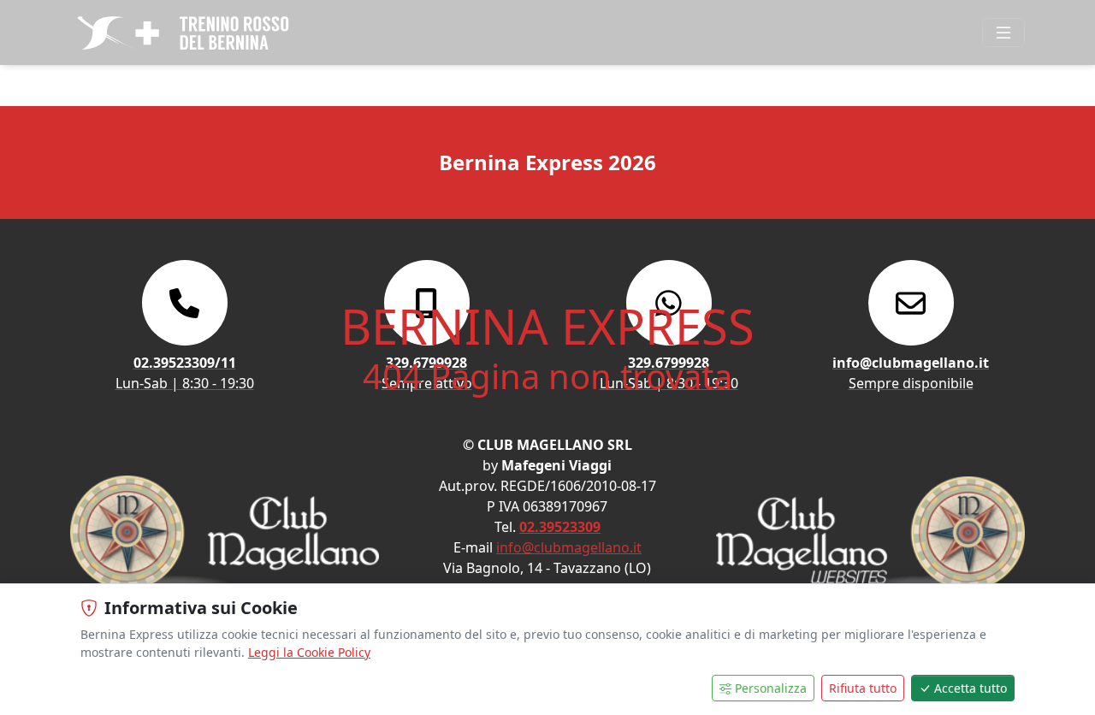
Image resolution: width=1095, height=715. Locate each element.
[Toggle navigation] (1003, 32)
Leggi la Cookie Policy (309, 652)
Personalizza (771, 688)
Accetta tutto (970, 688)
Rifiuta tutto (863, 688)
